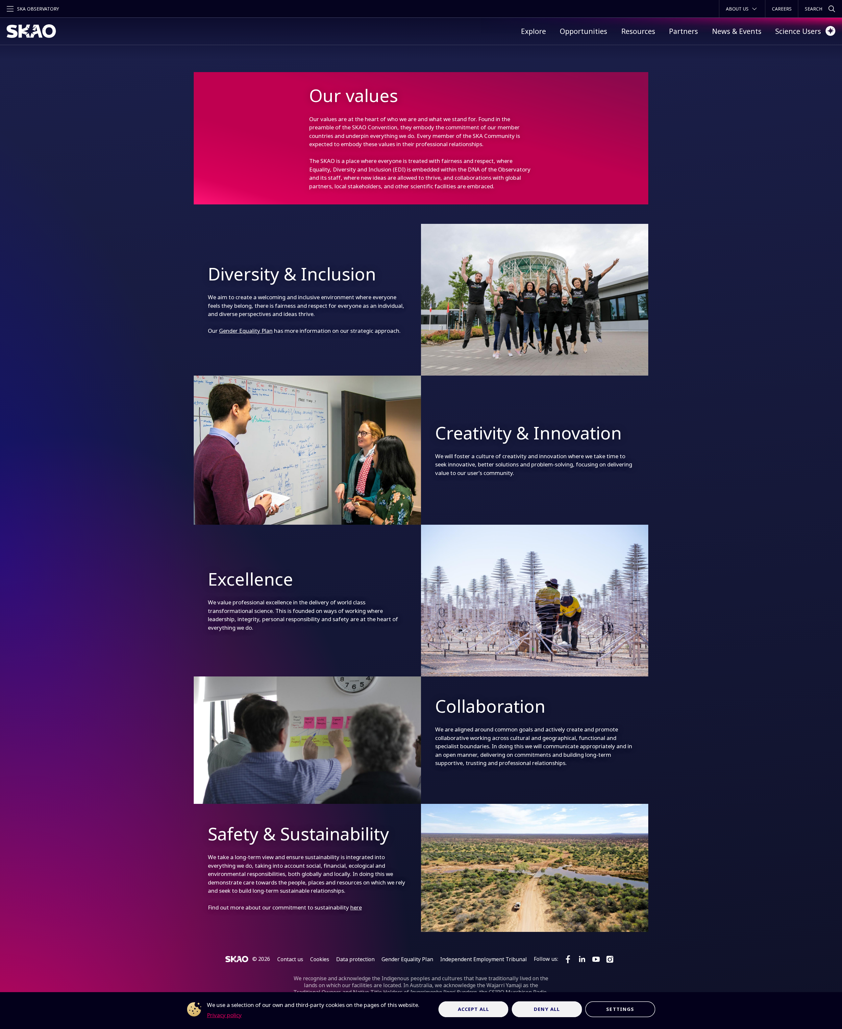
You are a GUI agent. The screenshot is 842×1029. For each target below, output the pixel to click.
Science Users (798, 31)
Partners (683, 31)
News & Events (736, 31)
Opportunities (583, 31)
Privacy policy (224, 1015)
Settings (620, 1009)
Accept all (473, 1009)
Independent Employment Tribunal (483, 959)
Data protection (355, 959)
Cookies (319, 959)
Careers (782, 9)
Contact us (290, 959)
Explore (533, 31)
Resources (638, 31)
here (356, 907)
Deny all (547, 1009)
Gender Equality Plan (246, 330)
